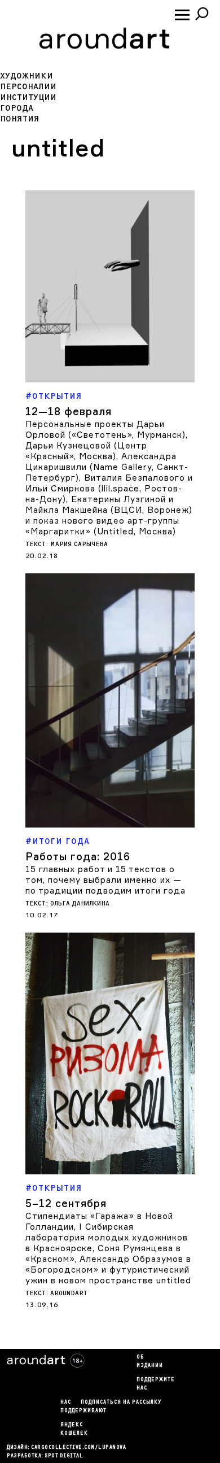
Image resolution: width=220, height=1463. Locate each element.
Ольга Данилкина (79, 903)
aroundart (68, 1293)
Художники (26, 76)
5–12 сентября (66, 1203)
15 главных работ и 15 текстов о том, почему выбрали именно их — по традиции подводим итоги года (105, 880)
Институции (28, 97)
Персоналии (28, 86)
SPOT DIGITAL (64, 1456)
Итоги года (60, 841)
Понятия (19, 119)
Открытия (57, 396)
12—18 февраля (68, 411)
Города (16, 108)
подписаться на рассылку (121, 1402)
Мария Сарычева (79, 544)
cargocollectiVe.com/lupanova (78, 1447)
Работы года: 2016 (77, 856)
